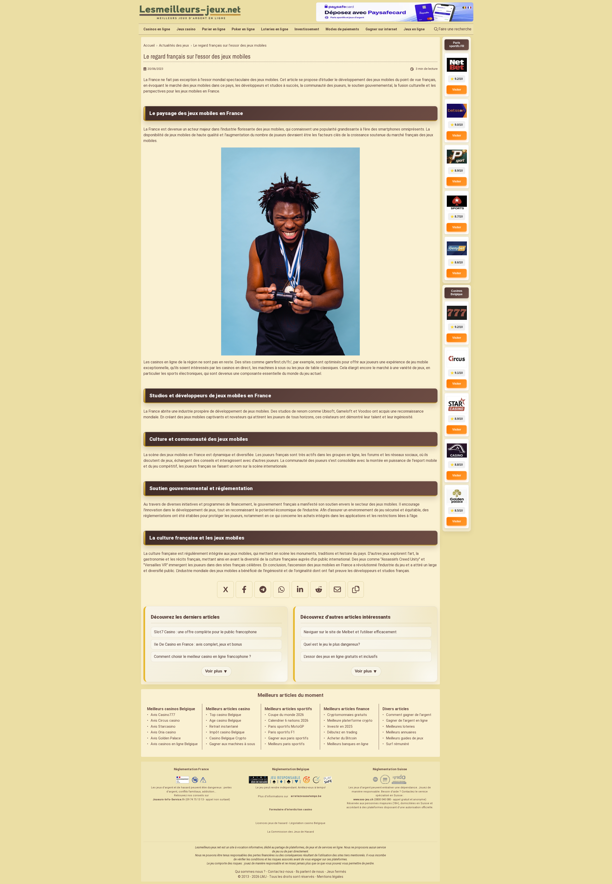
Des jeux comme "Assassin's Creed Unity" (386, 559)
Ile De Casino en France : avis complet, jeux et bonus (198, 644)
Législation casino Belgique (307, 823)
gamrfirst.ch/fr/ (278, 362)
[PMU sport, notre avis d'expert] (457, 156)
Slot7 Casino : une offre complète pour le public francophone (205, 632)
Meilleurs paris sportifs (286, 744)
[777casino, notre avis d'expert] (457, 313)
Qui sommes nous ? (250, 871)
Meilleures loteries (400, 726)
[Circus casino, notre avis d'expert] (457, 358)
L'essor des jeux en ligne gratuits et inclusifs (340, 656)
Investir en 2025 (339, 726)
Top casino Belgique (225, 715)
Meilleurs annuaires (401, 732)
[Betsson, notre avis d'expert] (457, 110)
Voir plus (216, 671)
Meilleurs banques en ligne (347, 744)
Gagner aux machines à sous (232, 744)
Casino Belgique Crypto (227, 738)
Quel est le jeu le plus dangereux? (332, 644)
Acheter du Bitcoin (342, 738)
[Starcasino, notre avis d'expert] (457, 404)
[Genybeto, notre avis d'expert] (457, 248)
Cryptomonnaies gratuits (347, 715)
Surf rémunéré (397, 744)
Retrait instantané (223, 726)
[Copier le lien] (356, 589)
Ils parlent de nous (310, 871)
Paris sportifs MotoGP (286, 726)
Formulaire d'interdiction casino (290, 809)
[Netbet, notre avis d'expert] (457, 64)
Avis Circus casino (165, 720)
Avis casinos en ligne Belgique (174, 744)
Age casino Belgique (225, 720)
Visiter (456, 89)
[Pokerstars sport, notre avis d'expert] (457, 202)
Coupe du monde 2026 (286, 715)
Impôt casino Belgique (227, 732)
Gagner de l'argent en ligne (407, 720)
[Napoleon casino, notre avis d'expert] (457, 450)
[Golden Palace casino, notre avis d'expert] (457, 496)
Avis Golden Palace (166, 738)
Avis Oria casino (163, 732)
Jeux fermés (336, 871)
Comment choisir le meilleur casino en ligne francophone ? (202, 656)
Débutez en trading (342, 732)
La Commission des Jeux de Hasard (290, 831)
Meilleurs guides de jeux (404, 738)
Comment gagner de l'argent (408, 715)
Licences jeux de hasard (271, 823)
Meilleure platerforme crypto (349, 720)
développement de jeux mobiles (242, 411)
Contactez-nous (280, 871)
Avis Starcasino (163, 726)
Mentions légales (330, 877)
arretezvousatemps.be (306, 796)
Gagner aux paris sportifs (288, 738)
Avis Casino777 (163, 715)
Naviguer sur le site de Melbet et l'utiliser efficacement (350, 632)
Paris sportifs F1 (281, 732)
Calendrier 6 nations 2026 (288, 720)
